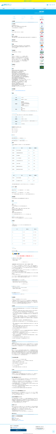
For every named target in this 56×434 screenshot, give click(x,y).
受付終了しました (25, 262)
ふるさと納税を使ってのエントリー (16, 294)
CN (52, 4)
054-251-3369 (15, 427)
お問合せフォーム (14, 417)
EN (50, 4)
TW (54, 4)
